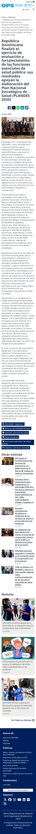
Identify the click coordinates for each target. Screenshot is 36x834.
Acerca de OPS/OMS (10, 738)
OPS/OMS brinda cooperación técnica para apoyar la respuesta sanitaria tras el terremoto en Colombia (17, 706)
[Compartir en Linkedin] (22, 107)
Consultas (6, 785)
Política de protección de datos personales (14, 769)
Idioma (29, 1)
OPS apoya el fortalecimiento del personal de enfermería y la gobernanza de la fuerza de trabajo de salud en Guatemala (24, 466)
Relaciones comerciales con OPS (15, 757)
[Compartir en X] (14, 107)
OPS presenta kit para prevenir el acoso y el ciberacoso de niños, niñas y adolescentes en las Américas (17, 665)
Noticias (11, 17)
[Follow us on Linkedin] (24, 800)
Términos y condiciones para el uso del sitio (17, 774)
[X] (5, 800)
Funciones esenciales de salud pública (16, 442)
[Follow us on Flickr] (28, 800)
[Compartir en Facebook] (9, 107)
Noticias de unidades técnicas (17, 428)
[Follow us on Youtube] (19, 800)
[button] (26, 107)
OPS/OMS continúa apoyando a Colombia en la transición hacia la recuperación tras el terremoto (24, 556)
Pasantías (6, 743)
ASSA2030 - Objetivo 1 (14, 424)
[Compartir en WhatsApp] (18, 107)
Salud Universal (11, 437)
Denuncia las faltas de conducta (18, 790)
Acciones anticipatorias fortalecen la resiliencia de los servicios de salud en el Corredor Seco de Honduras (24, 516)
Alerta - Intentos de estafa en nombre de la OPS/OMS (17, 753)
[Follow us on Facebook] (10, 800)
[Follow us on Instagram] (14, 800)
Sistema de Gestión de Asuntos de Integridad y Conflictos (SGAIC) (16, 761)
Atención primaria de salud (16, 433)
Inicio (4, 17)
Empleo (6, 740)
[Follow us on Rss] (5, 804)
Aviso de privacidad (10, 765)
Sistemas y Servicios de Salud (16, 448)
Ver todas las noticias (21, 720)
